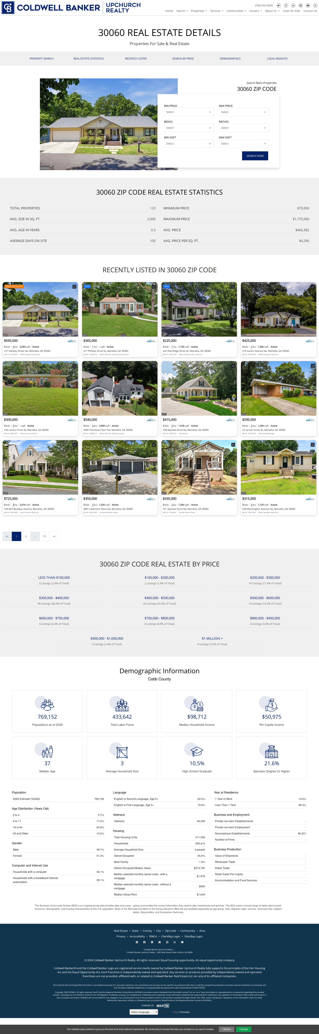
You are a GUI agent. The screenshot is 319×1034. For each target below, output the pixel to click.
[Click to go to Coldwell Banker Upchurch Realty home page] (71, 7)
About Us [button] (271, 11)
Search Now (255, 156)
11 (44, 536)
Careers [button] (254, 11)
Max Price (226, 105)
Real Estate (121, 931)
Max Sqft (225, 137)
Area (202, 931)
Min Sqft (170, 137)
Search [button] (181, 11)
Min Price (170, 105)
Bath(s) (224, 121)
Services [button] (215, 11)
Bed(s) (168, 121)
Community (187, 931)
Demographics (230, 58)
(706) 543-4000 (264, 5)
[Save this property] (74, 287)
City (158, 931)
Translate (184, 1012)
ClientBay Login (170, 936)
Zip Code (170, 931)
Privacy (120, 936)
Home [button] (169, 11)
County (147, 931)
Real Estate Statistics (89, 58)
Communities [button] (235, 11)
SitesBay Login (194, 936)
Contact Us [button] (310, 11)
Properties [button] (198, 11)
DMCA (153, 936)
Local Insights (277, 58)
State (135, 931)
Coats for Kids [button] (291, 11)
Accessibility (137, 936)
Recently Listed (136, 58)
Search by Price (183, 58)
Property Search (41, 58)
